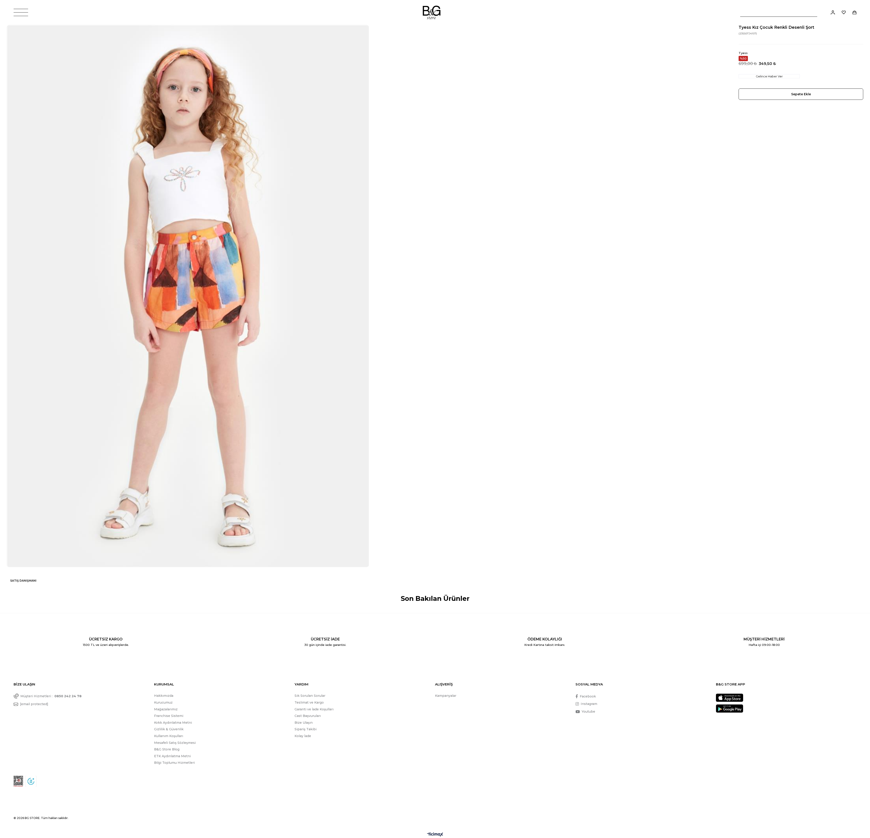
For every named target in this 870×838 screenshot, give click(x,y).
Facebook (588, 696)
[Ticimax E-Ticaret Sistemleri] (435, 834)
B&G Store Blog (166, 749)
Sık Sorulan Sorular (310, 696)
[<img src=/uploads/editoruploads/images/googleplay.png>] (729, 708)
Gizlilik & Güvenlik (169, 729)
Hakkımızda (163, 696)
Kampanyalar (445, 696)
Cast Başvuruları (308, 716)
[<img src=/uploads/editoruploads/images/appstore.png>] (729, 698)
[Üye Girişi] (833, 12)
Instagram (589, 704)
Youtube (588, 711)
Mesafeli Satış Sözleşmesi (175, 743)
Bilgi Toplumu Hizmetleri (174, 763)
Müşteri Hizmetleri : (51, 696)
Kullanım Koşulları (168, 736)
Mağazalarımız (166, 709)
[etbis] (18, 781)
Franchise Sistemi (168, 716)
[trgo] (30, 781)
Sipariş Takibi (306, 729)
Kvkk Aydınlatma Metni (173, 723)
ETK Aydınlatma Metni (172, 756)
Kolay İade (303, 736)
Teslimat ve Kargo (309, 702)
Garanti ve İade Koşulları (314, 709)
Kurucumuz (163, 702)
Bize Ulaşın (304, 723)
